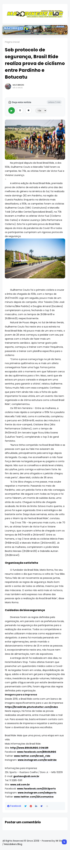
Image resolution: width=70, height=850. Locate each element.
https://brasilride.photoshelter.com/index (31, 707)
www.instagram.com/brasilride (37, 760)
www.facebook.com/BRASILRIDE (36, 751)
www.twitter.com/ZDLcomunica (33, 796)
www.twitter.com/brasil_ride (32, 755)
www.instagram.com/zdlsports (37, 792)
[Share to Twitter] (25, 806)
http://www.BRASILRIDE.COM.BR (29, 747)
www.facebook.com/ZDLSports (36, 788)
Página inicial (12, 42)
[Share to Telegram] (41, 806)
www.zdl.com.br (20, 784)
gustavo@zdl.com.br (26, 776)
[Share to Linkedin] (36, 806)
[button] (47, 806)
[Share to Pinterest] (31, 806)
